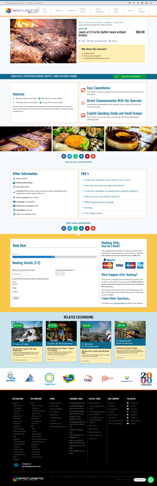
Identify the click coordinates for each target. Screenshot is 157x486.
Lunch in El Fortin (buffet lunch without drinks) (30, 279)
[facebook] (134, 3)
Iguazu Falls (22, 360)
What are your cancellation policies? (102, 196)
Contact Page (118, 303)
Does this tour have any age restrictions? (104, 185)
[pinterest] (138, 3)
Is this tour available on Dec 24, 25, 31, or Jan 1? (107, 180)
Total (14, 288)
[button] (2, 139)
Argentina (16, 360)
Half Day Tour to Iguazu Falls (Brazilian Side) (95, 352)
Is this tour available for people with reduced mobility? (111, 191)
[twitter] (129, 3)
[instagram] (151, 3)
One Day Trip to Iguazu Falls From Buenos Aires (24, 349)
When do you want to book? (23, 270)
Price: (14, 282)
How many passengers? (65, 270)
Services (88, 207)
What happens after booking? (99, 202)
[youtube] (142, 3)
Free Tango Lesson (93, 213)
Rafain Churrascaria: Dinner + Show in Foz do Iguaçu (60, 349)
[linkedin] (146, 3)
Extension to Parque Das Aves (126, 348)
